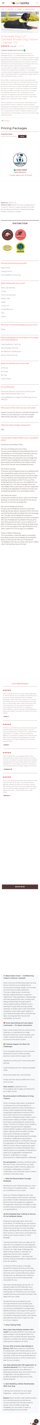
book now (20, 887)
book (22, 136)
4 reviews (20, 46)
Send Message (20, 172)
